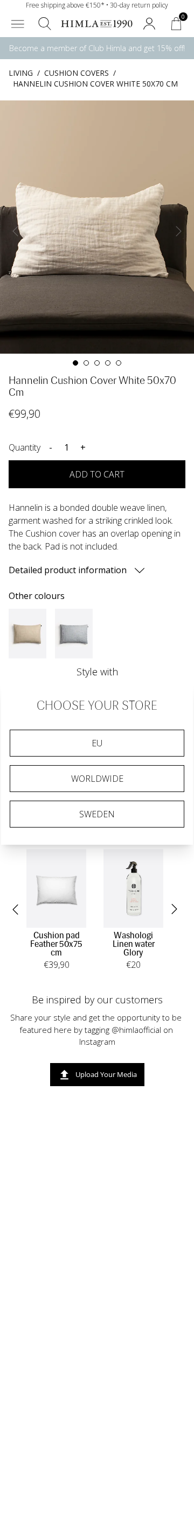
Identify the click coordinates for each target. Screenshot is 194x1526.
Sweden (97, 814)
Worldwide (97, 779)
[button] (17, 23)
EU (97, 743)
